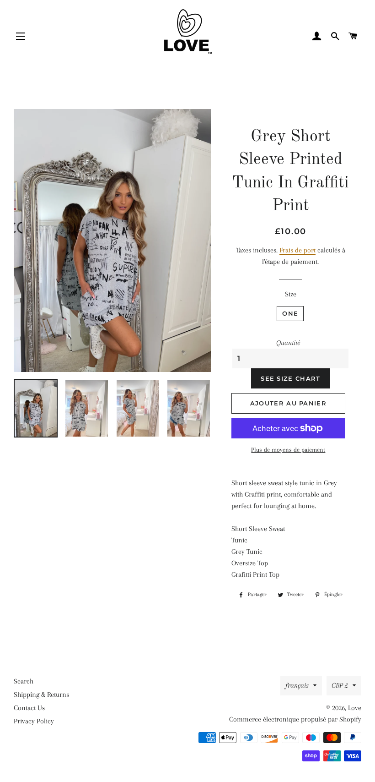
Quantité (288, 343)
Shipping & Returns (41, 694)
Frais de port (297, 250)
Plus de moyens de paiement (288, 449)
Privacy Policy (34, 721)
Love (354, 708)
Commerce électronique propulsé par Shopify (295, 719)
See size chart (290, 378)
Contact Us (29, 708)
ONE (290, 313)
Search (23, 681)
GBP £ (340, 685)
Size (290, 294)
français (297, 685)
